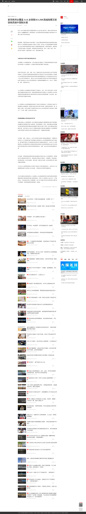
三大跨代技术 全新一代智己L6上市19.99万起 (69, 229)
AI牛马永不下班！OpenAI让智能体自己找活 (69, 205)
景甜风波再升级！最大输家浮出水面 (67, 176)
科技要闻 (63, 186)
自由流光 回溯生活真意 (65, 42)
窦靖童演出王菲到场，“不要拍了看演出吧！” (69, 173)
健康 (65, 259)
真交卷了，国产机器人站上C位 (37, 362)
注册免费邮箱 (76, 1)
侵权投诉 (66, 512)
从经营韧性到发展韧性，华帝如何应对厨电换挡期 (40, 232)
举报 (56, 25)
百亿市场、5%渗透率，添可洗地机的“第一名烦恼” (40, 225)
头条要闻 (63, 63)
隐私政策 (49, 512)
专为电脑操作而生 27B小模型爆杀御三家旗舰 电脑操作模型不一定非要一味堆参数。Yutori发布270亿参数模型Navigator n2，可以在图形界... (41, 495)
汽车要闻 (63, 214)
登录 (71, 1)
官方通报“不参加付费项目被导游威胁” (68, 282)
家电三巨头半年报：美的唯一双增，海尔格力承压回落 (41, 206)
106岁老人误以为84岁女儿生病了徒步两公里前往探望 (43, 442)
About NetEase (30, 512)
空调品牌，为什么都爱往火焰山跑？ (36, 216)
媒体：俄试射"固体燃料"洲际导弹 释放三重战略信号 (40, 458)
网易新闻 (65, 16)
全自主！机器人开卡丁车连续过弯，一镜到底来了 (42, 472)
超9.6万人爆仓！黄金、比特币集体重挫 (68, 126)
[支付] (64, 1)
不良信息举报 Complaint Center (56, 512)
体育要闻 (63, 132)
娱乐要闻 (63, 162)
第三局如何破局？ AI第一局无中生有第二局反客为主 (42, 297)
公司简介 (35, 512)
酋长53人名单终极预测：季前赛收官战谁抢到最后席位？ (41, 290)
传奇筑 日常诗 (63, 34)
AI (21, 46)
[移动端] (53, 1)
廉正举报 (63, 512)
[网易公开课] (57, 1)
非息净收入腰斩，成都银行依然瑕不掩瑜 (68, 128)
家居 (62, 23)
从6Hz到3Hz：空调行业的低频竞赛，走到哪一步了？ (40, 199)
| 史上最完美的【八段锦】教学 (67, 242)
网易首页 (6, 1)
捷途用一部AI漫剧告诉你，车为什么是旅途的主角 (42, 283)
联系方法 (38, 512)
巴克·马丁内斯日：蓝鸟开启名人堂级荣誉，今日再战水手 (42, 341)
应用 (9, 1)
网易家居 (12, 16)
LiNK (24, 46)
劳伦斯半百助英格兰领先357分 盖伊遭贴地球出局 (40, 304)
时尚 (73, 259)
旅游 (62, 259)
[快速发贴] (12, 31)
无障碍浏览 (13, 1)
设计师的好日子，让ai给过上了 (37, 274)
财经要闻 (63, 108)
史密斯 (23, 32)
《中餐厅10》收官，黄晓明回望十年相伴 (68, 179)
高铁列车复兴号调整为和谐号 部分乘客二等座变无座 (40, 355)
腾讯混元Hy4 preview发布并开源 (67, 207)
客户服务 (45, 512)
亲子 (77, 259)
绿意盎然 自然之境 (64, 37)
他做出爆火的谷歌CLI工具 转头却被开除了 (40, 449)
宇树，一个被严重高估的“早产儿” (67, 123)
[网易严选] (61, 1)
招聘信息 (42, 512)
